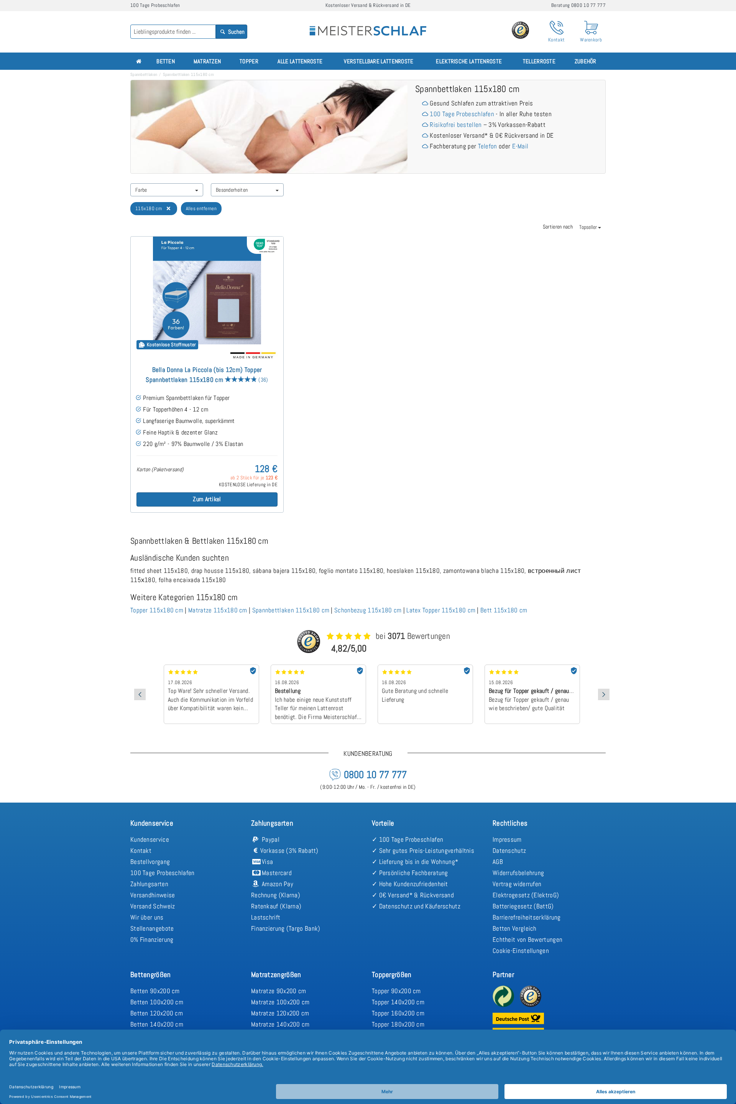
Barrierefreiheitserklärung (527, 917)
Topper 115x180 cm (156, 610)
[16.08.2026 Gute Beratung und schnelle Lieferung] (425, 667)
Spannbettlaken (143, 74)
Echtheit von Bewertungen (527, 939)
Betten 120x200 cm (156, 1013)
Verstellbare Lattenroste (378, 61)
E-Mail (520, 146)
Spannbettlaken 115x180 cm (291, 610)
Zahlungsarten (149, 884)
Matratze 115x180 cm (217, 610)
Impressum (507, 839)
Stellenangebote (152, 928)
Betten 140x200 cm (156, 1024)
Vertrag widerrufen (517, 884)
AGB (498, 861)
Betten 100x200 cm (156, 1002)
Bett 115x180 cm (503, 610)
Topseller (588, 227)
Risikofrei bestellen (455, 124)
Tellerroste (539, 61)
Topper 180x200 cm (398, 1024)
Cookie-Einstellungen (521, 950)
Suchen (236, 31)
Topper (249, 61)
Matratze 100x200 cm (280, 1002)
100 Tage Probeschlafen (462, 114)
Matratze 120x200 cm (280, 1013)
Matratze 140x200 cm (280, 1024)
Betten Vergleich (515, 928)
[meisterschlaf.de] (368, 25)
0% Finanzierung (152, 939)
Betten (165, 61)
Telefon (487, 146)
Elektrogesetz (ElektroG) (526, 895)
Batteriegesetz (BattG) (523, 906)
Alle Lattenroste (300, 61)
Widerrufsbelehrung (518, 873)
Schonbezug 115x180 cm (367, 610)
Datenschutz (509, 850)
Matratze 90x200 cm (278, 991)
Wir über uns (147, 917)
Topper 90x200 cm (396, 991)
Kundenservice (149, 839)
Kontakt (140, 850)
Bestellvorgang (150, 861)
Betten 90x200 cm (155, 991)
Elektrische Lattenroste (469, 61)
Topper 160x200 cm (398, 1013)
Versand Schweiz (152, 906)
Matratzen (207, 61)
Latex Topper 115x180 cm (440, 610)
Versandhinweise (152, 895)
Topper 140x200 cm (398, 1002)
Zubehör (585, 61)
